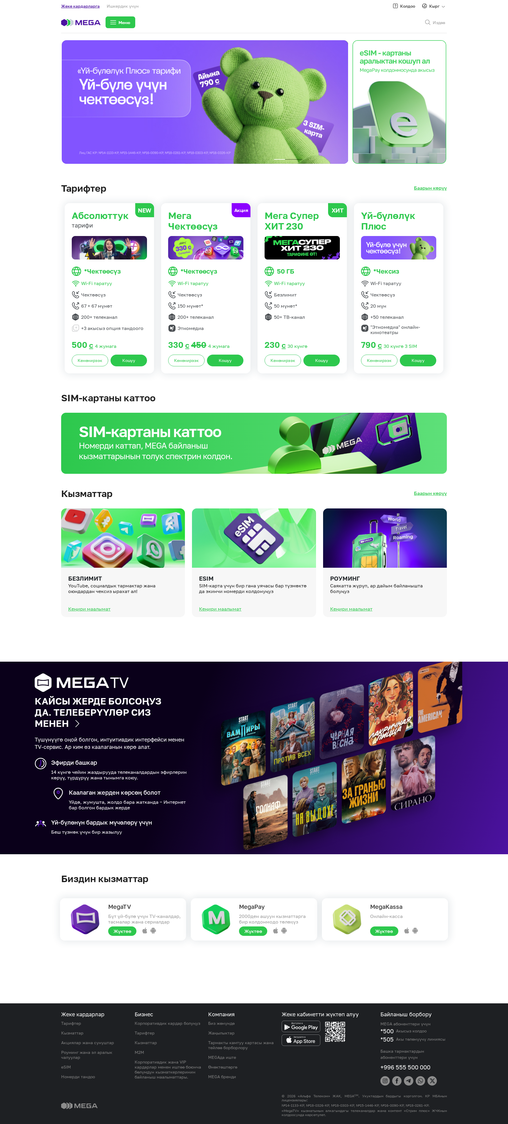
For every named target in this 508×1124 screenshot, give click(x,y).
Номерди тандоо (78, 1076)
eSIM (206, 578)
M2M (139, 1052)
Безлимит (85, 578)
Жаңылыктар (221, 1032)
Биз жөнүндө (221, 1023)
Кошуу (128, 360)
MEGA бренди (222, 1076)
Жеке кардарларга (80, 6)
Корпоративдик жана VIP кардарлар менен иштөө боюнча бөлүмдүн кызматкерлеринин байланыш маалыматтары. (168, 1069)
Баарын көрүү (430, 188)
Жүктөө (122, 931)
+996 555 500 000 (405, 1067)
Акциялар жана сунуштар (87, 1042)
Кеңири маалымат (89, 609)
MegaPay (252, 906)
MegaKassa (386, 906)
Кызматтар (72, 1032)
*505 (387, 1039)
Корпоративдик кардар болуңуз (167, 1023)
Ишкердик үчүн (123, 6)
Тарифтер (71, 1023)
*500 (387, 1030)
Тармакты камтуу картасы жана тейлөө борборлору (241, 1045)
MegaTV (119, 906)
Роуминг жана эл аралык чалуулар (86, 1055)
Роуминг (345, 578)
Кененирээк (90, 360)
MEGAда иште (222, 1057)
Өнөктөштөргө (222, 1066)
